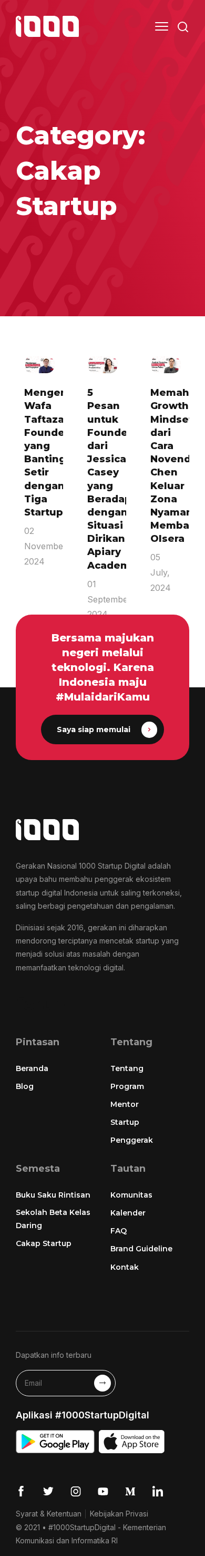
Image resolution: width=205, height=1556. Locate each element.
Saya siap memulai (93, 729)
